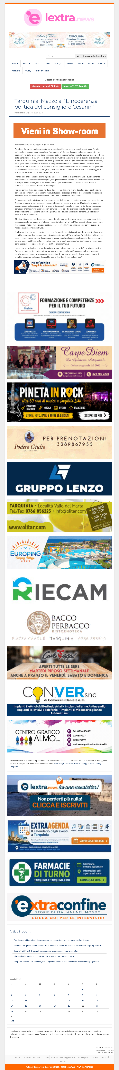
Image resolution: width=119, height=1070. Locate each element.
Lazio (79, 63)
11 (26, 1000)
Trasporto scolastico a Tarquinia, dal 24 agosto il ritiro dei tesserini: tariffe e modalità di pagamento (56, 961)
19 (40, 1006)
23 (97, 1006)
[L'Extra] (59, 17)
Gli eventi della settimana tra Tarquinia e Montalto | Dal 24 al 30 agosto (44, 956)
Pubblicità (16, 70)
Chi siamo (27, 1057)
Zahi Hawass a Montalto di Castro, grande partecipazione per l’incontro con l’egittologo (52, 940)
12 (40, 1000)
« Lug (12, 1020)
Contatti (101, 63)
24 (12, 1011)
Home (17, 1057)
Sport (37, 63)
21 (69, 1006)
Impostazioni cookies (94, 56)
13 (55, 1000)
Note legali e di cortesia (88, 1057)
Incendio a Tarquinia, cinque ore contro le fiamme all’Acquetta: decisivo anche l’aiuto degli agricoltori (57, 945)
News (14, 63)
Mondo (91, 63)
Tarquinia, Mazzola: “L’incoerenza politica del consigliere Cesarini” (56, 104)
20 (55, 1006)
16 (97, 1000)
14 (69, 1000)
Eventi (26, 63)
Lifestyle (58, 63)
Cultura (47, 63)
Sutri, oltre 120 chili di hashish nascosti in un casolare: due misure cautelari (46, 951)
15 (83, 1000)
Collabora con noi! (41, 1057)
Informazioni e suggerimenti (63, 1057)
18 (26, 1006)
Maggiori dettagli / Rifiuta (45, 86)
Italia (69, 63)
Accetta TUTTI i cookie (75, 86)
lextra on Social (42, 70)
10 (12, 1000)
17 (12, 1006)
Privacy (28, 70)
